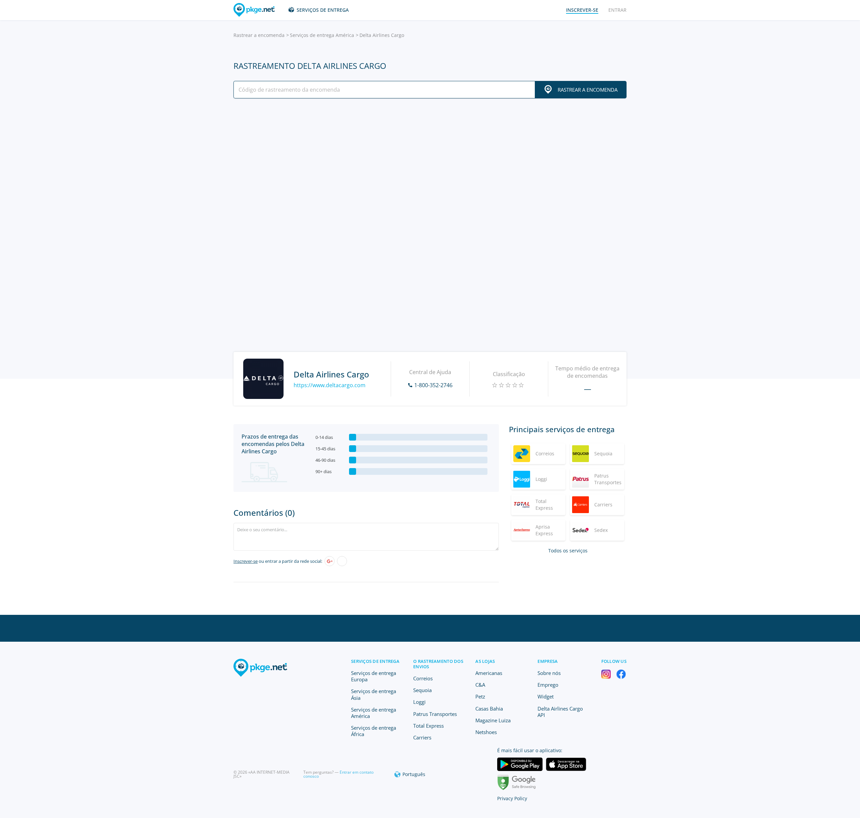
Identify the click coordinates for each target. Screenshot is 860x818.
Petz (480, 696)
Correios (423, 678)
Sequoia (422, 690)
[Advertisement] (430, 162)
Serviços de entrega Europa (373, 676)
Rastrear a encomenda (259, 35)
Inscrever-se (245, 561)
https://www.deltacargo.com (330, 385)
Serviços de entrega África (373, 730)
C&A (480, 684)
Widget (546, 696)
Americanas (488, 673)
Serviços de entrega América (322, 35)
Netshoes (486, 732)
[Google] (330, 561)
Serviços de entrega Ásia (373, 694)
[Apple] (342, 561)
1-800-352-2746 (433, 385)
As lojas (485, 661)
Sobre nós (549, 673)
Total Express (428, 725)
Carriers (422, 737)
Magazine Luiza (493, 720)
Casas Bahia (489, 708)
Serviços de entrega (323, 10)
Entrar (617, 10)
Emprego (548, 684)
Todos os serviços (568, 550)
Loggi (419, 701)
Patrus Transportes (435, 714)
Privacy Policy (512, 798)
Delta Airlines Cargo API (560, 711)
